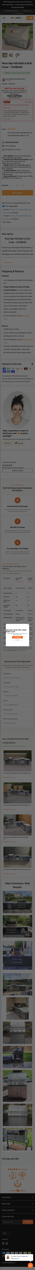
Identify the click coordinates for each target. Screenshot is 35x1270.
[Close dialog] (28, 624)
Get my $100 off (17, 637)
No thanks (17, 639)
